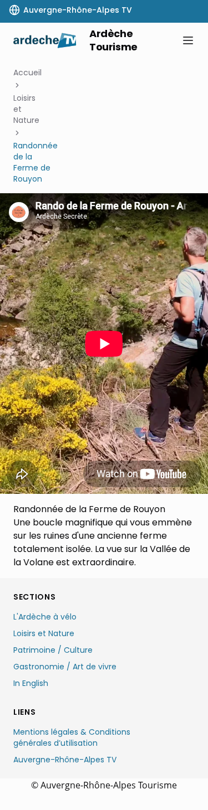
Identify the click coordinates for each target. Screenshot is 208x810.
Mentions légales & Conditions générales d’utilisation (71, 737)
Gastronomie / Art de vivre (64, 666)
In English (30, 683)
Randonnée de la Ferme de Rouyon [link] (35, 162)
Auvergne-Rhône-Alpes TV (64, 759)
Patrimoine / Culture (53, 650)
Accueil (27, 72)
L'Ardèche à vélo (45, 616)
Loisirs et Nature (26, 109)
